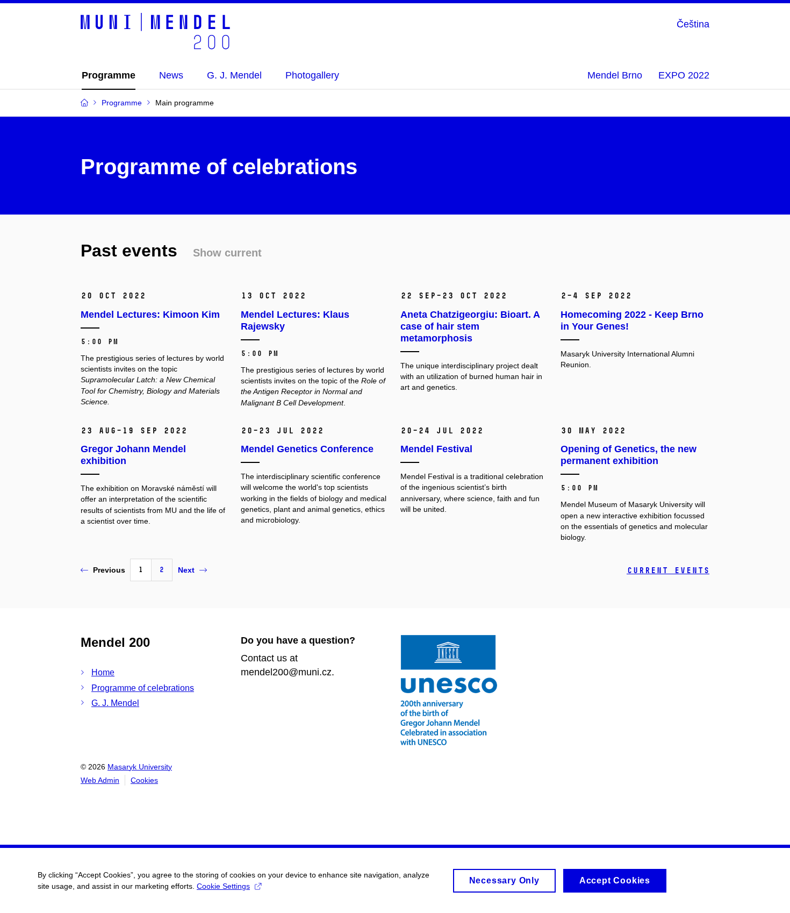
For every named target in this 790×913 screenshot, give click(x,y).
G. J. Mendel (115, 703)
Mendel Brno (614, 75)
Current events (668, 570)
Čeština (693, 24)
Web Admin (100, 780)
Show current (227, 253)
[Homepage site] (155, 31)
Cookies (144, 780)
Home (102, 672)
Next (186, 570)
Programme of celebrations (142, 688)
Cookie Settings (223, 886)
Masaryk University (139, 766)
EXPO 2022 (683, 75)
